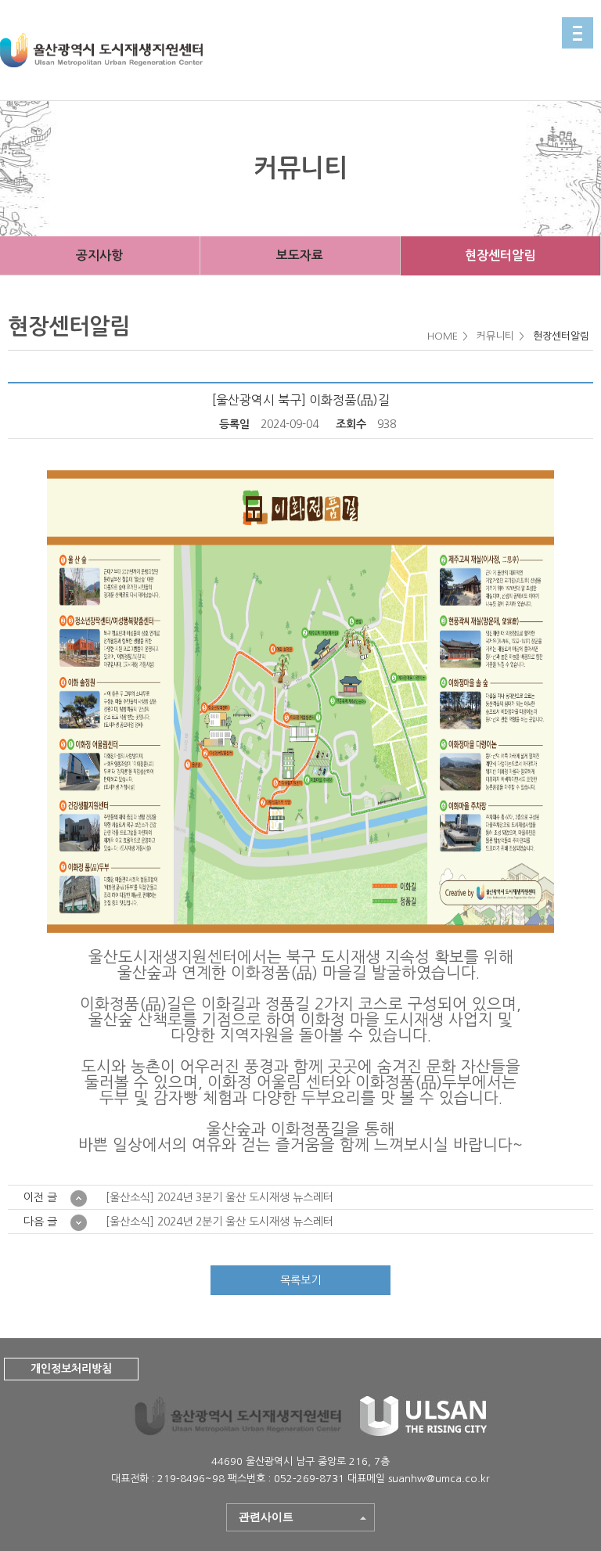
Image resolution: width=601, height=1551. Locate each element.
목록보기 (300, 1280)
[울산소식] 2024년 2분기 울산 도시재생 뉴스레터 (219, 1221)
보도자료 (299, 255)
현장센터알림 (500, 255)
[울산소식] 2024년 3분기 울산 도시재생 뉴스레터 (219, 1197)
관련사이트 (266, 1516)
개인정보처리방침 (71, 1368)
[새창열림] (423, 1432)
